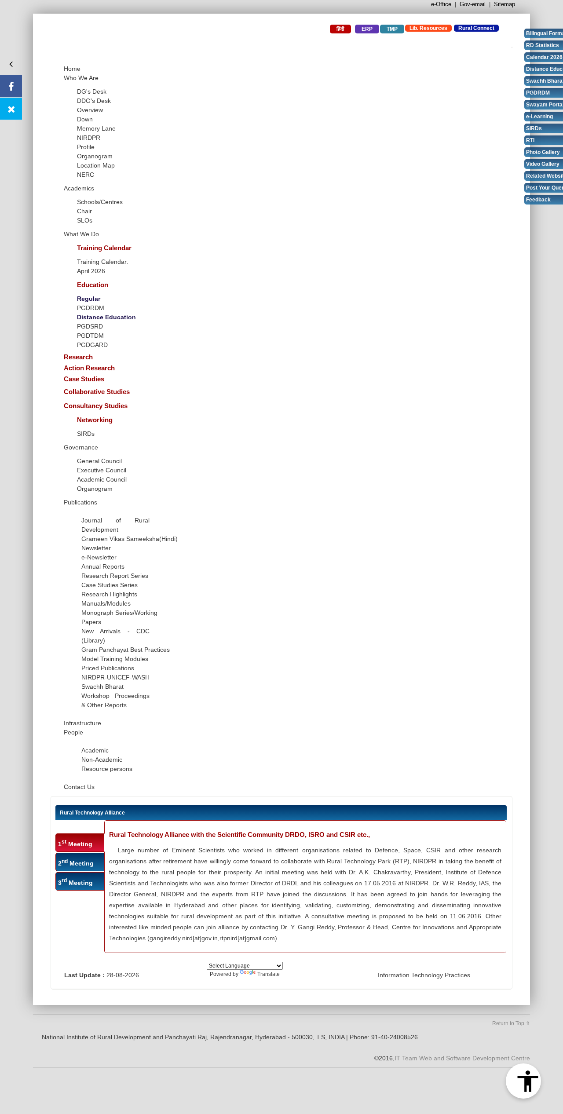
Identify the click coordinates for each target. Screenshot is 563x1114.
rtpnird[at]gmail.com (247, 938)
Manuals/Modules (106, 603)
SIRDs (86, 433)
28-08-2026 (122, 975)
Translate (268, 974)
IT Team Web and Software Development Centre (462, 1058)
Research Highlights (109, 594)
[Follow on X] (11, 109)
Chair (84, 211)
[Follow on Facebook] (11, 86)
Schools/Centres (100, 201)
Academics (79, 188)
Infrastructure (82, 723)
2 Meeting (76, 862)
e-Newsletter (99, 557)
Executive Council (101, 470)
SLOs (84, 220)
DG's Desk (91, 91)
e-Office (441, 4)
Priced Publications (107, 668)
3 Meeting (75, 881)
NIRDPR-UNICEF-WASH (115, 677)
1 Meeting (75, 843)
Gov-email (473, 4)
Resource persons (106, 768)
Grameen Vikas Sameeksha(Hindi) (129, 538)
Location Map (96, 165)
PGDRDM (90, 307)
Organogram (95, 156)
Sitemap (504, 4)
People (73, 732)
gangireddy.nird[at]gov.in (184, 938)
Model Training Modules (114, 658)
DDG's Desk (94, 100)
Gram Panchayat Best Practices (125, 649)
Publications (80, 502)
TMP (392, 29)
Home (72, 68)
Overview (90, 109)
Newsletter (96, 548)
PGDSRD (90, 326)
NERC (85, 174)
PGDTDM (90, 335)
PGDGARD (92, 344)
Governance (81, 447)
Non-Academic (101, 759)
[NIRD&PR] (156, 39)
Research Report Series (114, 575)
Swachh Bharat (102, 686)
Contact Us (79, 786)
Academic (95, 750)
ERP (367, 29)
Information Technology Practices (424, 975)
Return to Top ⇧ (511, 1023)
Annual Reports (102, 566)
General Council (99, 460)
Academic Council (102, 479)
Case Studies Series (109, 584)
